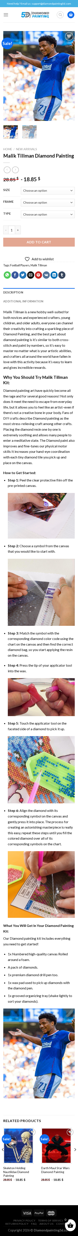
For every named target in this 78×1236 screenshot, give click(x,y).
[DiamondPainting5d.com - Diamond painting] (35, 15)
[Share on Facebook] (15, 275)
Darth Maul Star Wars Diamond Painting (55, 1170)
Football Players (19, 265)
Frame (8, 201)
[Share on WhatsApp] (7, 275)
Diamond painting (46, 418)
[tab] (39, 292)
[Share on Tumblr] (61, 275)
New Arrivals (26, 149)
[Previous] (10, 76)
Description (13, 292)
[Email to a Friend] (30, 275)
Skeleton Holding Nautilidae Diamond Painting (16, 1171)
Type (7, 213)
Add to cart (39, 242)
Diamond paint (57, 440)
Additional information (23, 301)
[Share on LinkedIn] (54, 275)
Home (7, 149)
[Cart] (70, 14)
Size (6, 190)
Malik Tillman (39, 265)
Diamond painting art (19, 390)
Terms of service (51, 1220)
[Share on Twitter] (22, 275)
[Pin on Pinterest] (38, 275)
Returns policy (17, 1223)
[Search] (60, 14)
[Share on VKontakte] (46, 275)
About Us (46, 1223)
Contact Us (65, 1223)
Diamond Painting (16, 334)
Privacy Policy (24, 1220)
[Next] (68, 76)
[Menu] (5, 14)
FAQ (34, 1223)
